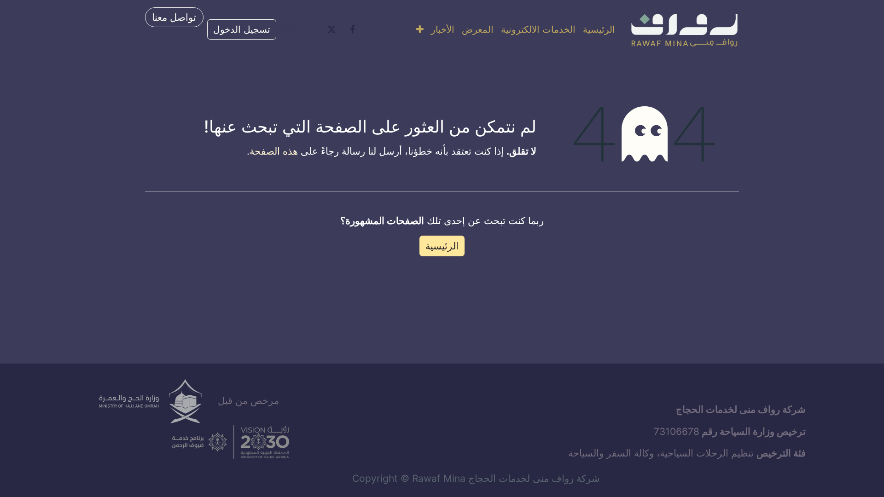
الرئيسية (442, 246)
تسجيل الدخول (241, 29)
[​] (352, 29)
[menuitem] (599, 29)
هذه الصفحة (274, 151)
